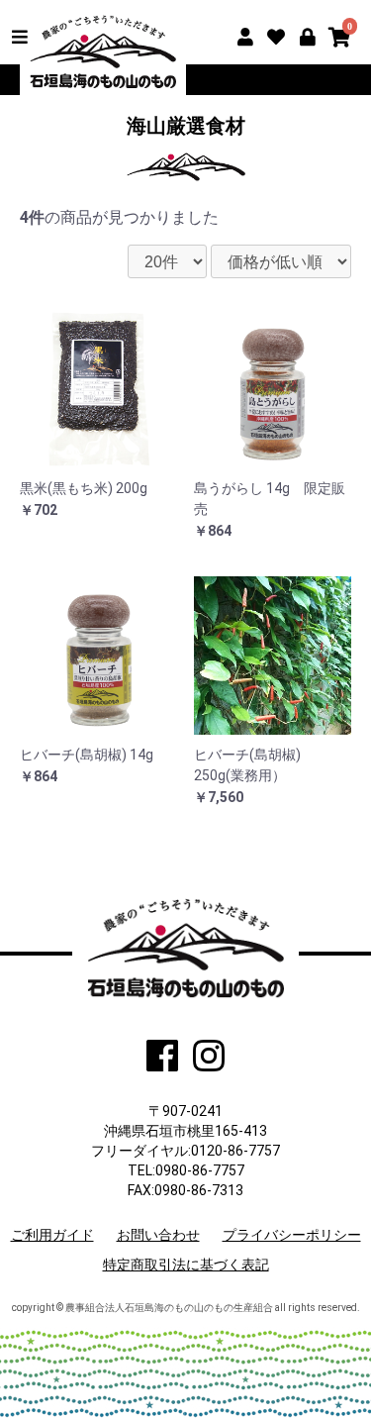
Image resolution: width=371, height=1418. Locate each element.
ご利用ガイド (52, 1235)
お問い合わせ (158, 1235)
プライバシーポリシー (292, 1235)
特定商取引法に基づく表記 (186, 1264)
